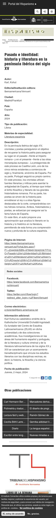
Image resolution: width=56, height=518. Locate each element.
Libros (22, 40)
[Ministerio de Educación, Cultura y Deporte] (42, 19)
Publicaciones (13, 40)
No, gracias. (33, 513)
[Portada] (28, 31)
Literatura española (14, 136)
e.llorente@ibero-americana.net (21, 310)
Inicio (4, 40)
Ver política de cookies (31, 507)
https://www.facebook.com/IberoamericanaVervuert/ (28, 283)
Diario (15, 428)
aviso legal (45, 505)
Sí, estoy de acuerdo (13, 513)
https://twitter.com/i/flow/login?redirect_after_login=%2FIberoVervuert (27, 295)
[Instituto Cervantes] (14, 18)
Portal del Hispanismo (21, 4)
